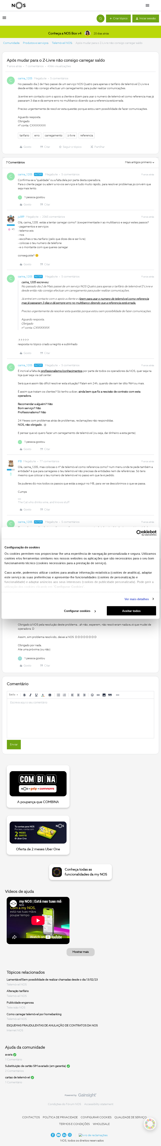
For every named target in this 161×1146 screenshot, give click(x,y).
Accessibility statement (98, 1104)
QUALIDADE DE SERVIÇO (130, 1117)
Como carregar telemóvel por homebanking (34, 1014)
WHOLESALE (101, 1124)
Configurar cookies (77, 611)
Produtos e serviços (35, 43)
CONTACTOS (31, 1117)
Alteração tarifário (18, 991)
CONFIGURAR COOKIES (96, 1117)
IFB (20, 461)
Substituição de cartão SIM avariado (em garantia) (35, 1066)
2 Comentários (14, 1071)
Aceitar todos (131, 611)
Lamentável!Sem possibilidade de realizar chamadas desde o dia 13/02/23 (52, 979)
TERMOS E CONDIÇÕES (74, 1124)
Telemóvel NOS (62, 43)
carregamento (53, 135)
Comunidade (11, 43)
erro (37, 135)
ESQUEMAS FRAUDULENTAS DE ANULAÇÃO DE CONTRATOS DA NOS (52, 1025)
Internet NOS (15, 1030)
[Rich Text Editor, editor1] (80, 718)
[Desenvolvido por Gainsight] (80, 1096)
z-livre (71, 135)
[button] (4, 19)
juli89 (21, 216)
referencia (86, 135)
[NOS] (19, 5)
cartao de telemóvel (17, 1077)
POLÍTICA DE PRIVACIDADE (60, 1117)
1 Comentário (13, 1059)
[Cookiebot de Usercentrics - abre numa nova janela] (139, 533)
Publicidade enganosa (20, 1002)
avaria (8, 1054)
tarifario (24, 135)
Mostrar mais (80, 952)
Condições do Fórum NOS (64, 1104)
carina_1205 (25, 78)
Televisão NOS (16, 1007)
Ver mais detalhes (136, 599)
